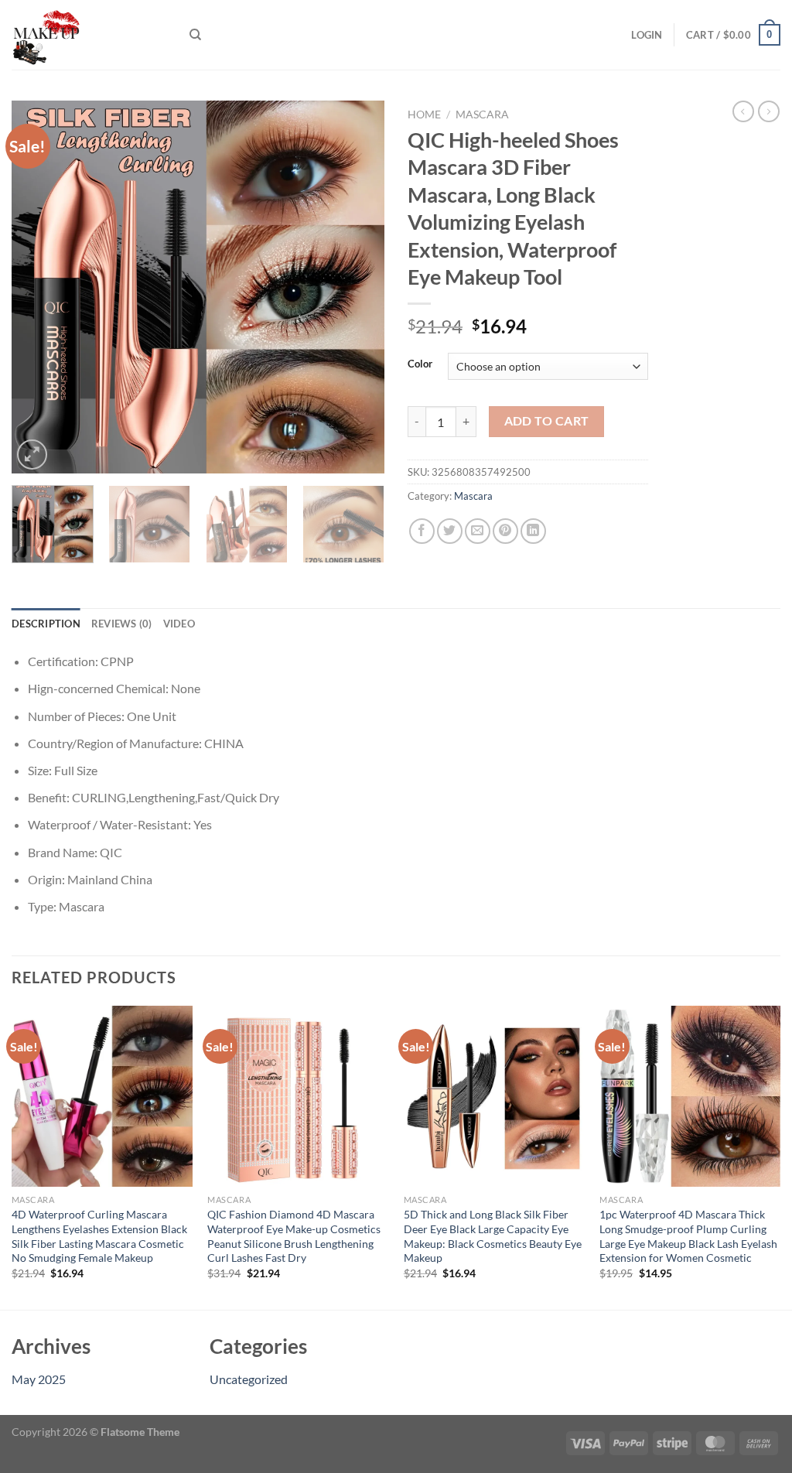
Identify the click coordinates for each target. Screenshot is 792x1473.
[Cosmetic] (89, 35)
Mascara (482, 114)
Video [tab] (179, 623)
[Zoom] (32, 454)
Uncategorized (249, 1379)
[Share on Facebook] (422, 531)
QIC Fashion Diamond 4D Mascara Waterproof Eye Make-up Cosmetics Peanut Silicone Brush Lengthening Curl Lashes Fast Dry (294, 1236)
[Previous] (39, 287)
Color (420, 364)
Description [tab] (46, 623)
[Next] (357, 287)
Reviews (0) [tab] (121, 623)
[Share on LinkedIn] (533, 531)
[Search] (195, 35)
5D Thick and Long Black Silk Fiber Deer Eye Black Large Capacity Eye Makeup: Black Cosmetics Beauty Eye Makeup (493, 1236)
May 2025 (39, 1379)
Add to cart (546, 421)
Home (424, 114)
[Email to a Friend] (477, 531)
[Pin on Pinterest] (505, 531)
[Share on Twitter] (450, 531)
